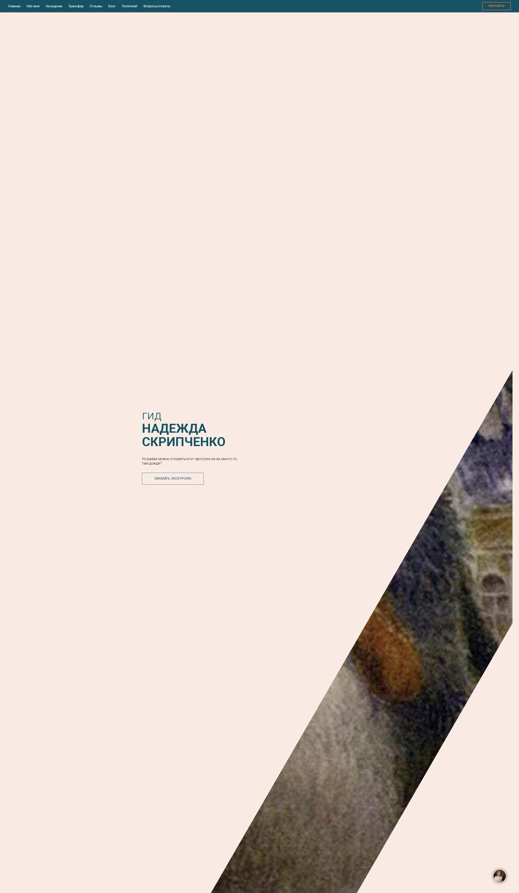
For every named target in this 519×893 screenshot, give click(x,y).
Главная (14, 6)
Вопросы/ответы (157, 6)
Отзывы (96, 6)
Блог (112, 6)
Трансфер (76, 6)
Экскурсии (54, 6)
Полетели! (129, 6)
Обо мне (33, 6)
